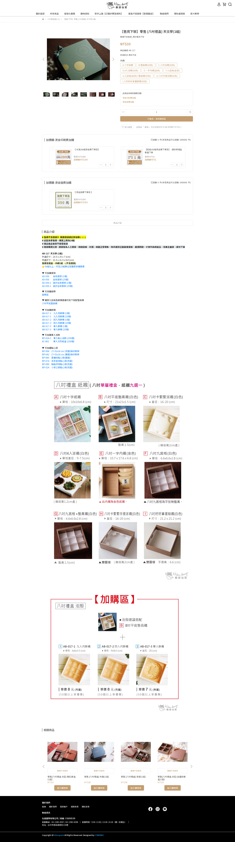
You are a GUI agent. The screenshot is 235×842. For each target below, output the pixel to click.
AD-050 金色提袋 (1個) (54, 276)
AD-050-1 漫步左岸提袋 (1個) (57, 282)
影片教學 (194, 13)
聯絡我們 (164, 13)
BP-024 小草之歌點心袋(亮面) (57, 367)
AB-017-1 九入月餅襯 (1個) (56, 313)
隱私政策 (85, 806)
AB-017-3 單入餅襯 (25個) (55, 329)
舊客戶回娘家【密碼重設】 (141, 13)
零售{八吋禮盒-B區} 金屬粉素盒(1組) (172, 778)
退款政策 (74, 806)
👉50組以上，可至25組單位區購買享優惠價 (63, 266)
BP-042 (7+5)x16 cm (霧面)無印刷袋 (60, 354)
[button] (113, 59)
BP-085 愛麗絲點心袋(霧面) (56, 357)
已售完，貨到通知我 (156, 118)
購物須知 (85, 13)
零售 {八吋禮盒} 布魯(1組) (96, 776)
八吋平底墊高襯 (49, 303)
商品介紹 (117, 222)
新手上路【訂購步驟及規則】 (109, 13)
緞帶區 (45, 294)
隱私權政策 (179, 13)
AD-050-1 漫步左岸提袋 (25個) (57, 286)
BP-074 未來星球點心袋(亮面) (57, 360)
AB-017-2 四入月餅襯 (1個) (56, 319)
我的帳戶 (64, 806)
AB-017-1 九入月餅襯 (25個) (56, 316)
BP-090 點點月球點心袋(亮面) (57, 364)
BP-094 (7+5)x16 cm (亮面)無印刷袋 (60, 351)
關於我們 (53, 806)
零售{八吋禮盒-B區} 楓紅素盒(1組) (61, 778)
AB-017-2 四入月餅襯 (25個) (56, 322)
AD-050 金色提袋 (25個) (55, 279)
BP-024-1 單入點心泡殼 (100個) (58, 338)
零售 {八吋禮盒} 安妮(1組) (133, 776)
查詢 (44, 806)
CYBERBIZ (99, 835)
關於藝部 (40, 13)
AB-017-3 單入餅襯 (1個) (55, 326)
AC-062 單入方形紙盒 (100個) (58, 341)
